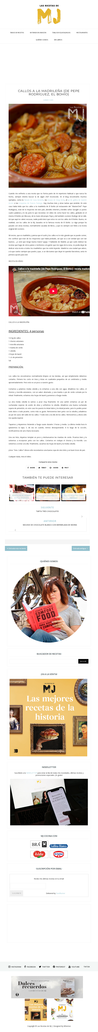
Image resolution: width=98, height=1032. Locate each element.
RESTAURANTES (82, 33)
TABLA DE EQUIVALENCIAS (61, 33)
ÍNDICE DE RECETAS (17, 33)
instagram (16, 967)
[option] (22, 494)
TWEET (43, 468)
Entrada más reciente (17, 548)
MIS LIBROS (58, 40)
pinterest (60, 967)
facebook (31, 967)
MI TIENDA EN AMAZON (38, 33)
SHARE (32, 468)
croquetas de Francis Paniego (30, 203)
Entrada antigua (79, 548)
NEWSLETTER (31, 773)
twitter (46, 967)
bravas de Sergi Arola (56, 200)
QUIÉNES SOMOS (42, 40)
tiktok (87, 967)
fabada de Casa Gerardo (34, 200)
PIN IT (66, 468)
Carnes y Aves (48, 100)
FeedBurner (60, 893)
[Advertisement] (47, 65)
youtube (75, 967)
